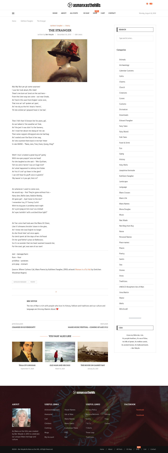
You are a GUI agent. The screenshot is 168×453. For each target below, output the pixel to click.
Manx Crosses (124, 193)
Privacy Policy (91, 410)
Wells (121, 303)
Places (121, 248)
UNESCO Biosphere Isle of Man (131, 287)
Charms (122, 82)
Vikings (107, 414)
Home (55, 13)
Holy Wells (123, 165)
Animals (122, 60)
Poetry (121, 253)
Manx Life (123, 198)
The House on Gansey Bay (93, 365)
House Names (70, 410)
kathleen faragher (20, 282)
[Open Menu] (13, 13)
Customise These (71, 428)
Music (121, 215)
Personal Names (125, 237)
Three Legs (90, 433)
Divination (123, 109)
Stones (122, 270)
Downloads (123, 115)
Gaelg (121, 154)
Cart (103, 13)
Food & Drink (124, 143)
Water (121, 298)
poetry (33, 282)
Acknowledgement (52, 410)
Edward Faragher (126, 120)
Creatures (123, 93)
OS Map (86, 13)
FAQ (66, 433)
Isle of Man (69, 414)
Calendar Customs (126, 71)
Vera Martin (124, 292)
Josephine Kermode (127, 170)
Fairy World (123, 132)
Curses (121, 98)
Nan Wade (123, 220)
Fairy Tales (123, 126)
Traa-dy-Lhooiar (27, 365)
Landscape (123, 181)
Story (121, 276)
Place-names (124, 242)
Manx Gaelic (69, 424)
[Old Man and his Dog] (60, 352)
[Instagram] (16, 5)
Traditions (123, 281)
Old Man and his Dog (60, 365)
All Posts (74, 13)
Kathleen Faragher (27, 21)
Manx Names (124, 204)
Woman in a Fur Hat (83, 269)
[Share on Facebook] (59, 292)
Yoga (106, 419)
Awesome (48, 414)
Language (123, 187)
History (122, 159)
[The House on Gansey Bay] (93, 352)
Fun (120, 148)
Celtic (121, 76)
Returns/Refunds (92, 414)
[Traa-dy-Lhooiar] (27, 352)
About (63, 13)
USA (106, 410)
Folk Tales (123, 137)
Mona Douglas (124, 209)
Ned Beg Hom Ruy (126, 226)
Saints (121, 259)
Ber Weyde (50, 34)
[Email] (19, 5)
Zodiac (107, 424)
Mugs (47, 433)
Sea (120, 265)
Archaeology (124, 65)
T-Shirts (89, 428)
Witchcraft (123, 309)
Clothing (48, 428)
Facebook (140, 409)
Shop (95, 12)
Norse (121, 231)
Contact (111, 13)
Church (122, 87)
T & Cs (88, 424)
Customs (122, 104)
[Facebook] (13, 5)
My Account (49, 437)
